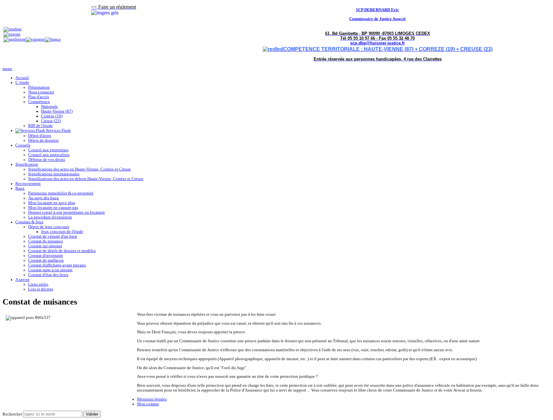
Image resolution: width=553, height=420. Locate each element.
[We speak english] (15, 39)
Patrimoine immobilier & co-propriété (60, 193)
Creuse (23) (51, 121)
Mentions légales (152, 399)
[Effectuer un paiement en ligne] (13, 29)
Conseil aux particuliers (48, 155)
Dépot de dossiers (43, 140)
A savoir (22, 279)
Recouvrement (28, 183)
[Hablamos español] (35, 39)
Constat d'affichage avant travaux (57, 265)
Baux (20, 188)
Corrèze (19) (51, 116)
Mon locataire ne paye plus (51, 203)
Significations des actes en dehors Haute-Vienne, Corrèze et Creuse (85, 179)
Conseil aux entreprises (48, 150)
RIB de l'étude (40, 125)
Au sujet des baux (43, 198)
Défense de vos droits (46, 159)
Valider (92, 414)
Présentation (39, 87)
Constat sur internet (45, 246)
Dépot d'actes (39, 135)
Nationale (49, 106)
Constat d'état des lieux (48, 275)
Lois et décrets (40, 289)
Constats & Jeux (29, 222)
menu (7, 69)
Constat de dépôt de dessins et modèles (62, 251)
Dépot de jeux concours (48, 227)
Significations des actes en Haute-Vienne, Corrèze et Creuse (79, 169)
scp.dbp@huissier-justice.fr (377, 43)
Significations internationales (53, 174)
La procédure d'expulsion (50, 217)
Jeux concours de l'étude (62, 231)
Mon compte (148, 404)
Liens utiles (38, 284)
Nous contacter (41, 92)
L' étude (22, 82)
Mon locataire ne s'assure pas (53, 207)
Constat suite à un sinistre (50, 270)
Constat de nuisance (45, 241)
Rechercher (12, 414)
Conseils (22, 145)
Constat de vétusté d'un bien (52, 236)
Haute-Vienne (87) (57, 111)
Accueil (22, 77)
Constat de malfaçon (46, 260)
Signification (26, 164)
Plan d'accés (38, 97)
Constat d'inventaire (45, 255)
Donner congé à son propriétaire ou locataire (66, 212)
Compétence (39, 101)
